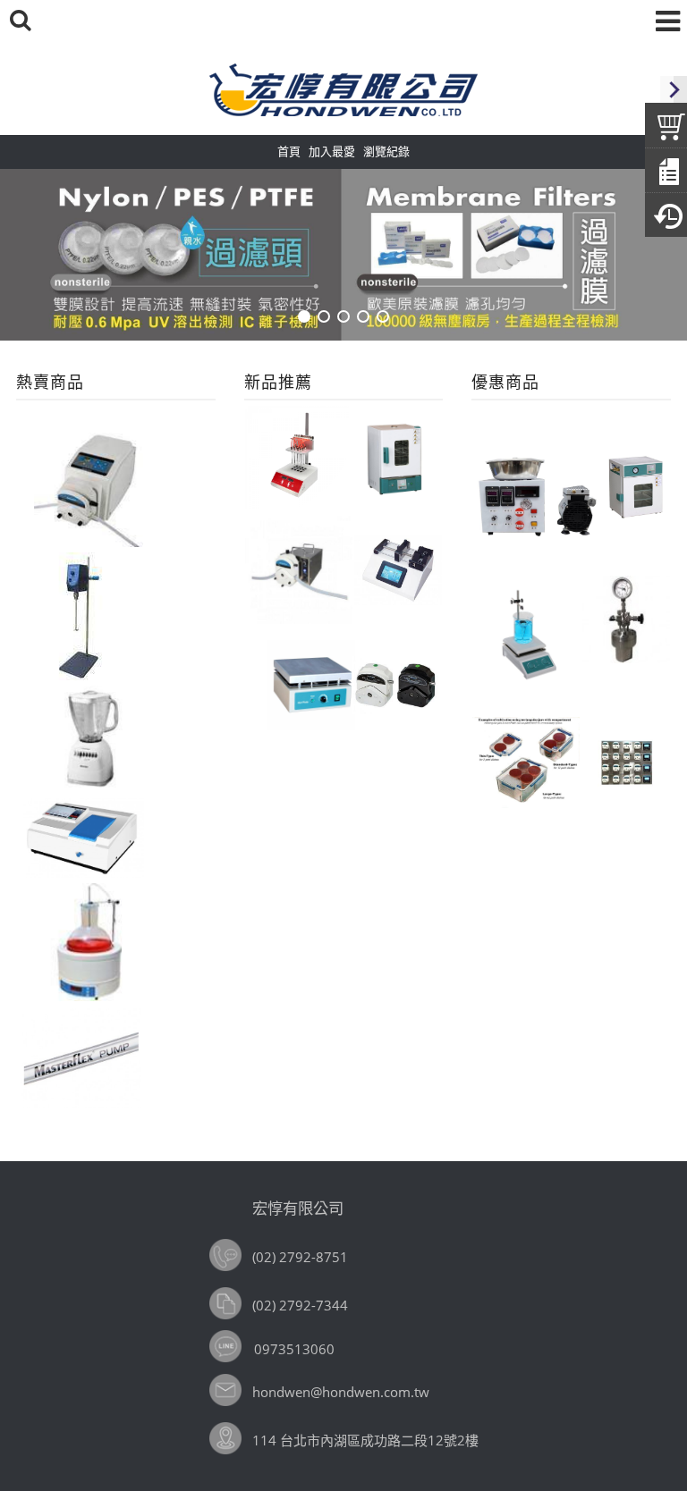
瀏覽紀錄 (386, 151)
